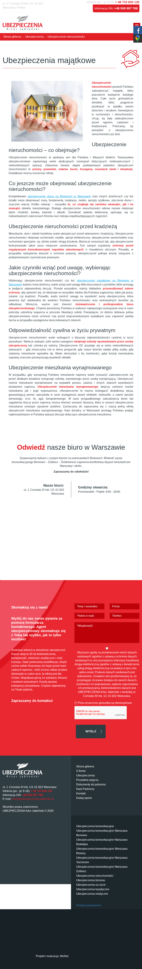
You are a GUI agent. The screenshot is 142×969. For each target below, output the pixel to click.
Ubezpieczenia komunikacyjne (95, 826)
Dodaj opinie (84, 797)
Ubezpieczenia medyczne (92, 893)
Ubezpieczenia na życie (91, 884)
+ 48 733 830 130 (127, 2)
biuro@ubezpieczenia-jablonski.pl (33, 798)
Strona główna (85, 766)
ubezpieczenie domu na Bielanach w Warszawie (59, 196)
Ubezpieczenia (85, 775)
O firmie (81, 770)
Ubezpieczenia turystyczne (92, 889)
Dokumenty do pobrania (91, 784)
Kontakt (81, 793)
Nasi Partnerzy (85, 788)
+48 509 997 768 (126, 8)
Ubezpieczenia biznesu (90, 880)
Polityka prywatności (88, 905)
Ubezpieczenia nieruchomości (94, 875)
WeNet (64, 956)
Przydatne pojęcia (87, 779)
